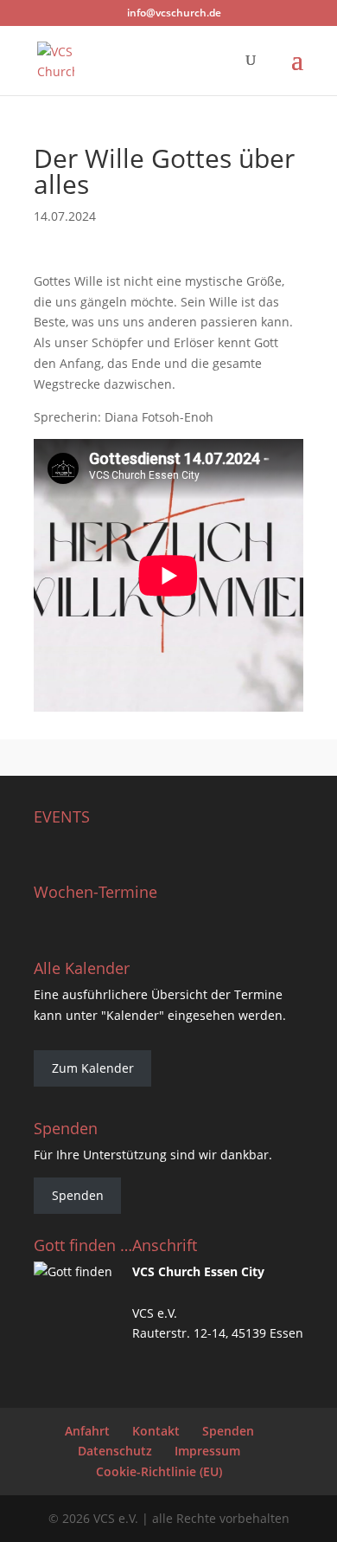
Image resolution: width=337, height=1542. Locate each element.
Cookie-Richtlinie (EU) (159, 1471)
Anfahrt (87, 1431)
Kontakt (156, 1431)
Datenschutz (115, 1450)
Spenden (78, 1195)
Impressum (207, 1450)
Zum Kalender (93, 1068)
